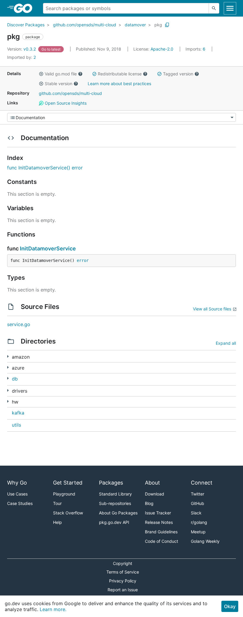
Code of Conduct (161, 541)
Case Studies (20, 503)
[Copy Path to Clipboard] (167, 24)
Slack (196, 512)
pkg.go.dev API (114, 522)
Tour (57, 503)
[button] (41, 74)
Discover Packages (25, 24)
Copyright (122, 563)
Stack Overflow (68, 512)
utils (16, 425)
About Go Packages (118, 512)
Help (57, 522)
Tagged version (178, 73)
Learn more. (53, 609)
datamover (135, 24)
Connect (201, 483)
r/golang (199, 522)
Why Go (17, 483)
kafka (18, 413)
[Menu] (121, 117)
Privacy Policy (122, 580)
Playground (64, 493)
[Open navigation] (230, 8)
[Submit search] (214, 8)
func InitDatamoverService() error (45, 168)
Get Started (67, 483)
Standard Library (115, 493)
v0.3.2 (22, 48)
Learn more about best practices (119, 83)
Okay (230, 606)
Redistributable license (120, 73)
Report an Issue (123, 589)
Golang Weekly (205, 541)
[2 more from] (8, 401)
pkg (158, 24)
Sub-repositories (115, 503)
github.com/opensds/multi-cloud (84, 24)
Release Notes (159, 522)
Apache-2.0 (162, 48)
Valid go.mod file (61, 73)
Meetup (198, 531)
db (15, 379)
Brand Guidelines (161, 531)
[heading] (25, 8)
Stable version (58, 83)
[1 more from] (8, 356)
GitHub (197, 503)
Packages (111, 483)
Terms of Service (122, 571)
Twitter (197, 493)
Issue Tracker (158, 512)
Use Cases (17, 493)
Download (154, 493)
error (83, 260)
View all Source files (212, 308)
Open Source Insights (65, 103)
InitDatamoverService (48, 248)
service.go (18, 324)
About (152, 483)
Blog (149, 503)
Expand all (226, 343)
